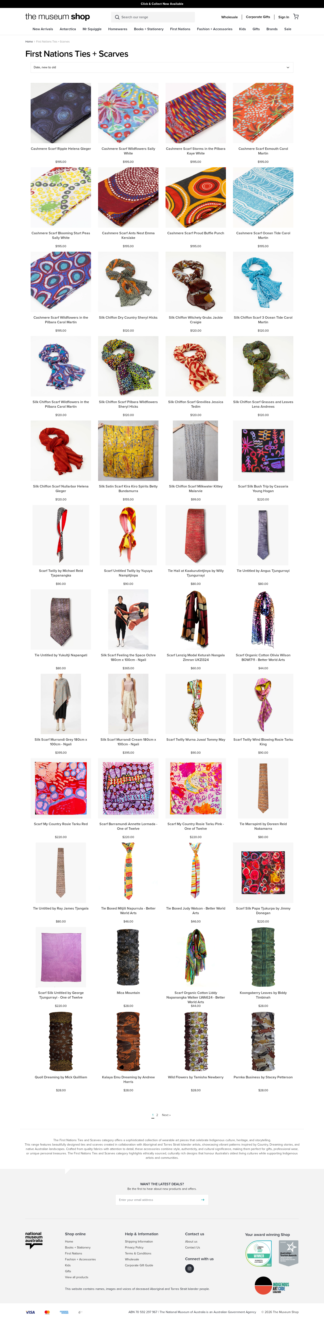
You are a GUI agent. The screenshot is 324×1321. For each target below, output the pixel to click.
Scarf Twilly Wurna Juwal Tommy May (195, 739)
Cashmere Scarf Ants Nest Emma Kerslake (128, 235)
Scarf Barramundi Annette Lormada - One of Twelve (128, 826)
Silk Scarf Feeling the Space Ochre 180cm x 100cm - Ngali (128, 657)
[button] (296, 16)
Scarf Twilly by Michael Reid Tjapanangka (61, 573)
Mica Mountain (128, 993)
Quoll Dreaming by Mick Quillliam (61, 1077)
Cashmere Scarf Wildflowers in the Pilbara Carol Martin (61, 320)
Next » (166, 1115)
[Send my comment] (203, 1199)
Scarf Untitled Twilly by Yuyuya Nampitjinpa (128, 573)
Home (29, 41)
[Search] (117, 17)
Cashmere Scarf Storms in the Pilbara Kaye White (195, 151)
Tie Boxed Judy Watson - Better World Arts (195, 910)
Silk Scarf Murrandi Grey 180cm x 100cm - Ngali (61, 742)
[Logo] (57, 17)
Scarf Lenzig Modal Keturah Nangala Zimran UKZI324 (196, 657)
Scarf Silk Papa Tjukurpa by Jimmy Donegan (263, 910)
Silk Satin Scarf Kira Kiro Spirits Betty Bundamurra (128, 488)
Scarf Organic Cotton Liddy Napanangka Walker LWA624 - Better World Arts (195, 997)
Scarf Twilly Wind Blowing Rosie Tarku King (263, 742)
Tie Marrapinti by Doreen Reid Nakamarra (263, 826)
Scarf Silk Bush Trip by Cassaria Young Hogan (263, 488)
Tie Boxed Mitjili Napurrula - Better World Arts (128, 910)
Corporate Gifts (258, 17)
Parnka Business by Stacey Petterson (263, 1077)
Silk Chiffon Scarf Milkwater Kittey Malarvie (196, 488)
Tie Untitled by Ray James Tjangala (61, 908)
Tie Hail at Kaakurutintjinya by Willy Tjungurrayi (196, 573)
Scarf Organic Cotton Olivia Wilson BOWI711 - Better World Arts (263, 657)
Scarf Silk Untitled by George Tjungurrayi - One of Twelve (61, 995)
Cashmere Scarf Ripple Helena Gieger (61, 149)
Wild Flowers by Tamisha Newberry (195, 1077)
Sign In (283, 17)
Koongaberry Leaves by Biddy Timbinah (263, 995)
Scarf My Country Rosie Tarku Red (61, 824)
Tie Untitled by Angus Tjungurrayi (263, 571)
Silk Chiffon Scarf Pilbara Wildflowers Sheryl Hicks (128, 404)
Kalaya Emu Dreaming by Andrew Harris (128, 1079)
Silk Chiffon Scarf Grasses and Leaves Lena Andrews (263, 404)
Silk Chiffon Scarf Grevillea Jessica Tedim (195, 404)
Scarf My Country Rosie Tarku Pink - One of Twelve (196, 826)
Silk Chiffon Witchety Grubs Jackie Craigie (196, 320)
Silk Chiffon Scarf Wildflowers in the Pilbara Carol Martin (61, 404)
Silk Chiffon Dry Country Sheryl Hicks (128, 317)
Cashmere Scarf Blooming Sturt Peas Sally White (61, 235)
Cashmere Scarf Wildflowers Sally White (128, 151)
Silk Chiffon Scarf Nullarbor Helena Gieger (61, 488)
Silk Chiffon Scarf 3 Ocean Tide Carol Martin (263, 320)
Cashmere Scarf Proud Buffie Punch (195, 233)
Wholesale (229, 17)
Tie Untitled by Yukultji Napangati (61, 655)
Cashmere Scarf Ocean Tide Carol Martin (263, 235)
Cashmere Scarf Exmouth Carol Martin (263, 151)
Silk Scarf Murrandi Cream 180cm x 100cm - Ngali (128, 742)
